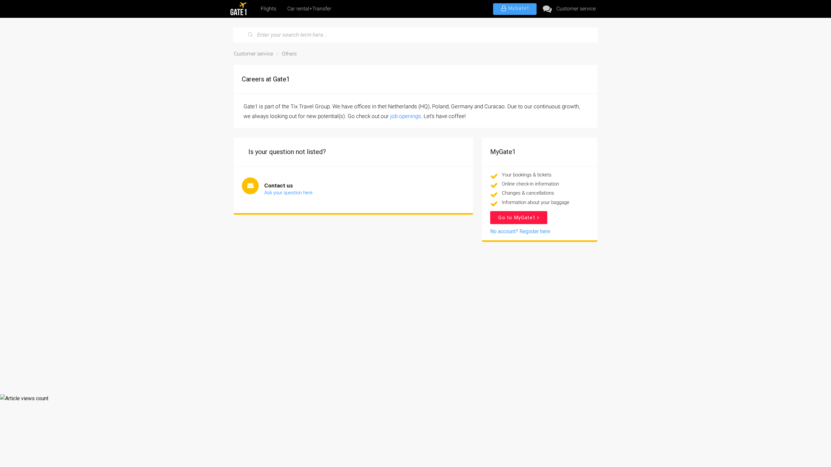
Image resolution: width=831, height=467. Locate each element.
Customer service (576, 9)
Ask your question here (288, 193)
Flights (268, 9)
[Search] (250, 35)
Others (289, 54)
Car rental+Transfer (309, 9)
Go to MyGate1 (517, 218)
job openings (405, 116)
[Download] (403, 150)
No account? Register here (520, 231)
